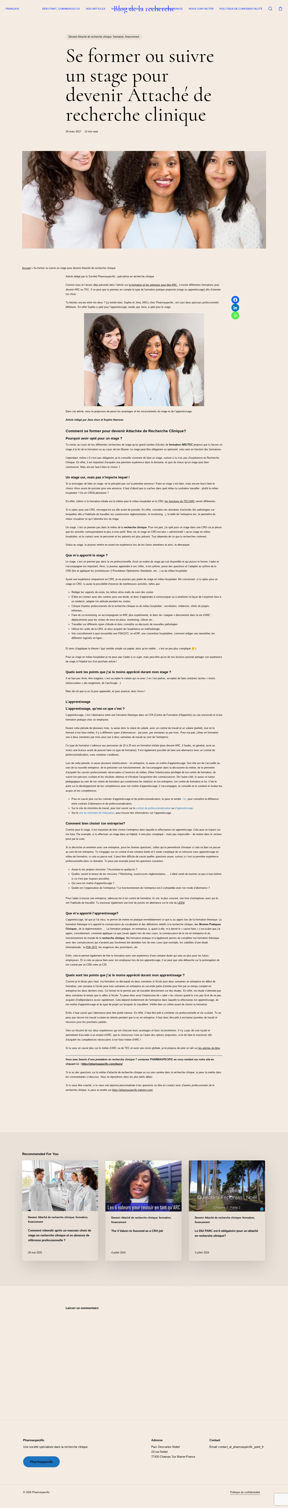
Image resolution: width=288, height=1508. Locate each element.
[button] (41, 1461)
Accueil (26, 268)
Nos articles (95, 8)
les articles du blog (209, 1048)
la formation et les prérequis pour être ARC (153, 284)
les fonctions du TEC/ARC (180, 501)
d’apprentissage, (184, 808)
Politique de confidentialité (240, 8)
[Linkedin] (235, 308)
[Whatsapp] (235, 315)
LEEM (181, 902)
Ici (184, 798)
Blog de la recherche (144, 9)
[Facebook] (235, 300)
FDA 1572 (91, 947)
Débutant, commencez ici (61, 8)
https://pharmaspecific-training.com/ (132, 1090)
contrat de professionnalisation (153, 808)
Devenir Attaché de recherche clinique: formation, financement (104, 36)
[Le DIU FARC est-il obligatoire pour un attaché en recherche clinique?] (227, 1210)
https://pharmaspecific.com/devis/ (102, 1063)
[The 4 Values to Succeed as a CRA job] (143, 1210)
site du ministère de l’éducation (96, 812)
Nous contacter (201, 8)
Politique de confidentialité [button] (245, 1492)
